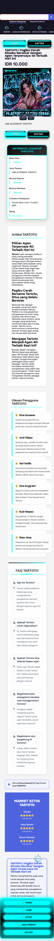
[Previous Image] (5, 93)
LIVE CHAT (29, 933)
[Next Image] (49, 93)
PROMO (28, 903)
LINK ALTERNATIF (29, 925)
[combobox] (24, 17)
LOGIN (14, 43)
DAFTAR (39, 43)
